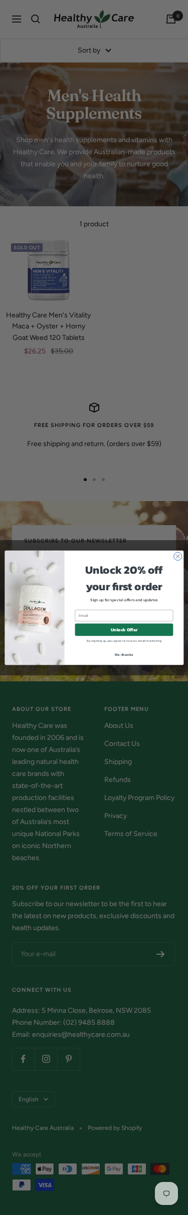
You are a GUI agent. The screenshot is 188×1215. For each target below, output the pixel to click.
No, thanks (124, 654)
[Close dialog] (177, 556)
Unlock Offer (123, 629)
